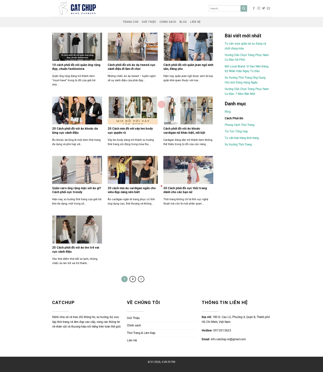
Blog (183, 22)
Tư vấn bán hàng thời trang (242, 138)
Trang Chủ (131, 22)
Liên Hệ (195, 22)
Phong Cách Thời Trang (239, 125)
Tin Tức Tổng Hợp (236, 131)
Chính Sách (167, 22)
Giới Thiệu (149, 22)
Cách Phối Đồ (234, 118)
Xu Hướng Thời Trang (238, 144)
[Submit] (244, 8)
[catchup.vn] (102, 8)
